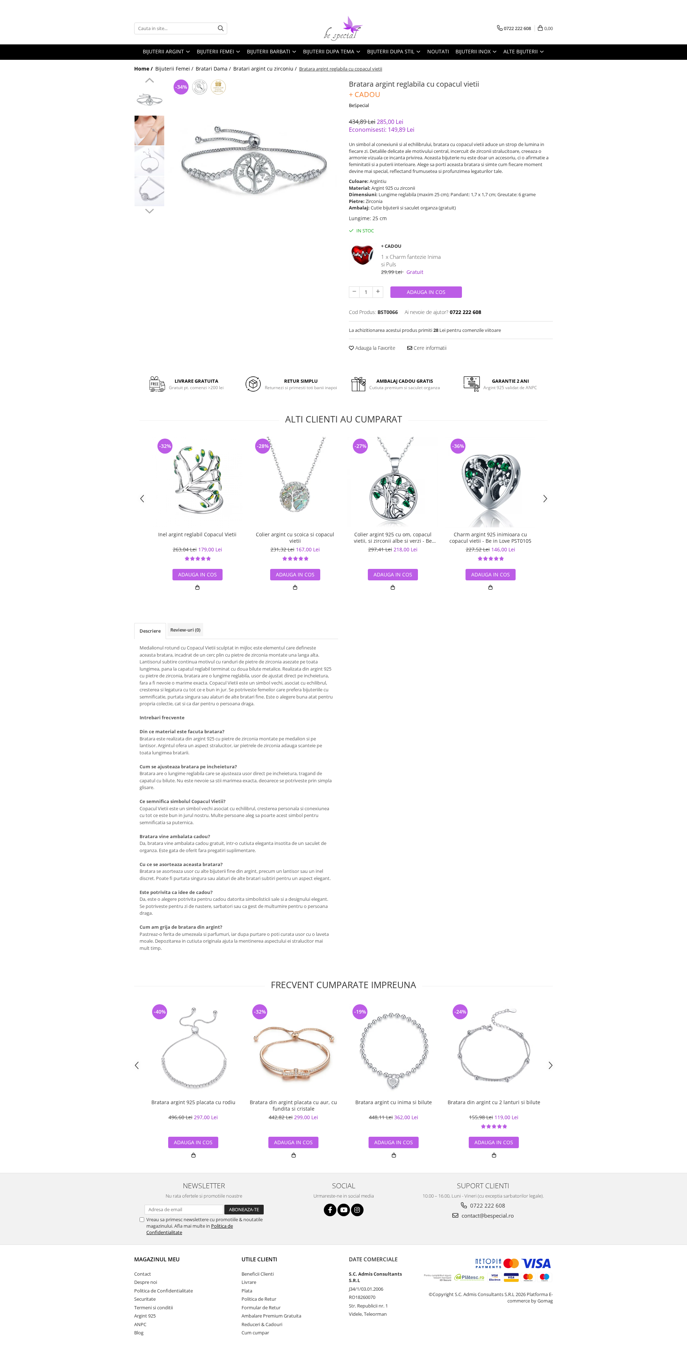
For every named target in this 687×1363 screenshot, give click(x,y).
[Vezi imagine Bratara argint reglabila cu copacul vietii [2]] (149, 161)
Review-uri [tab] (185, 630)
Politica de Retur (259, 1299)
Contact (142, 1274)
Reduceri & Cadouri (262, 1324)
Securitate (145, 1299)
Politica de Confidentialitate (163, 1290)
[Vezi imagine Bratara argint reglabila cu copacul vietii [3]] (149, 191)
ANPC (140, 1324)
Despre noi (145, 1282)
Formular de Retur (261, 1307)
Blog (138, 1332)
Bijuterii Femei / (175, 68)
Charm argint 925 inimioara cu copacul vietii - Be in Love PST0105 (490, 537)
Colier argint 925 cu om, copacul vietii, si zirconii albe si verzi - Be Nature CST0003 (393, 537)
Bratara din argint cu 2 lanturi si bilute (494, 1102)
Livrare (249, 1282)
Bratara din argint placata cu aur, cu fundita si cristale (293, 1105)
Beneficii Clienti (258, 1274)
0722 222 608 (487, 1205)
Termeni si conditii (153, 1307)
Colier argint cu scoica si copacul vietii (295, 537)
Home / (144, 68)
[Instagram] (357, 1210)
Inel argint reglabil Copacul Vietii (197, 534)
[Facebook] (330, 1210)
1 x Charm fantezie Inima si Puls (411, 260)
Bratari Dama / (214, 68)
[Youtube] (343, 1210)
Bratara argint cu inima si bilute (393, 1102)
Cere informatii (429, 347)
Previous (149, 81)
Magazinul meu (157, 1259)
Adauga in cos (426, 292)
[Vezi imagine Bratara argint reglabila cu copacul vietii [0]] (149, 100)
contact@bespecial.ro (487, 1215)
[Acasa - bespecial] (343, 28)
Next (149, 210)
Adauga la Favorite (374, 347)
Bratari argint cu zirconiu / (265, 68)
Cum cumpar (255, 1332)
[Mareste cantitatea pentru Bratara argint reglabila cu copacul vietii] (377, 292)
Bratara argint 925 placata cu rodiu (193, 1102)
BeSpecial (359, 105)
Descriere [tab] (150, 631)
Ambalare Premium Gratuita (271, 1316)
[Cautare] (220, 28)
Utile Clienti (259, 1259)
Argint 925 (145, 1316)
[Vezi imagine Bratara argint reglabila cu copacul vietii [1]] (149, 130)
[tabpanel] (253, 163)
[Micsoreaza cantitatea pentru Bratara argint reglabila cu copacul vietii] (354, 292)
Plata (247, 1290)
